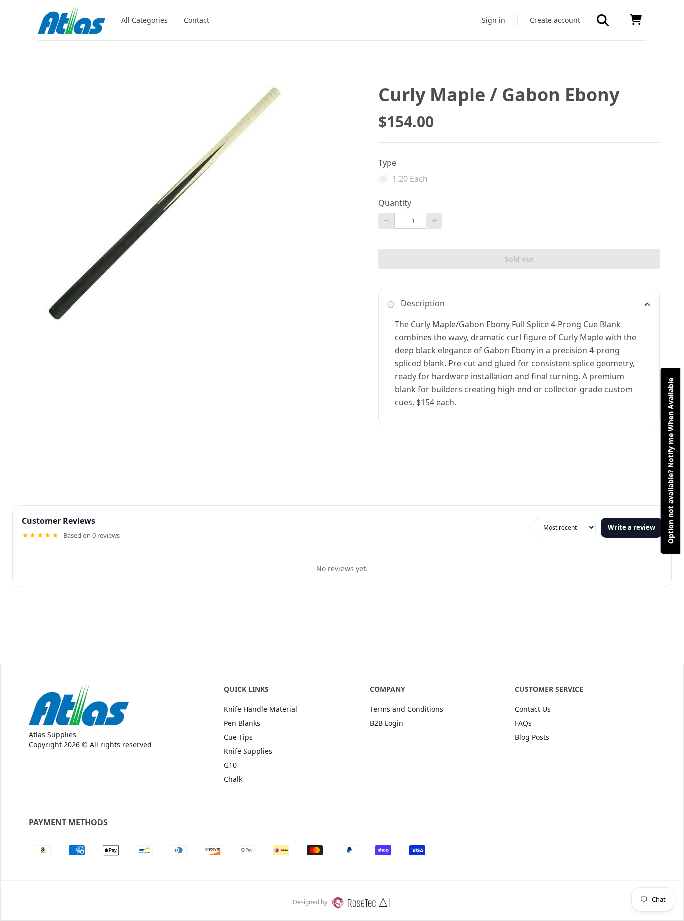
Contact (196, 20)
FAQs (523, 723)
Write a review (631, 527)
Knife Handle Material (260, 709)
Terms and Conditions (406, 709)
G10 (230, 765)
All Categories (144, 20)
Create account (555, 20)
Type (387, 162)
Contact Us (533, 709)
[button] (602, 20)
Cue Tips (238, 737)
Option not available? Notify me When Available (670, 461)
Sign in (493, 20)
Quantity (394, 202)
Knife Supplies (248, 751)
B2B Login (386, 723)
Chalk (233, 779)
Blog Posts (532, 737)
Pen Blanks (242, 723)
